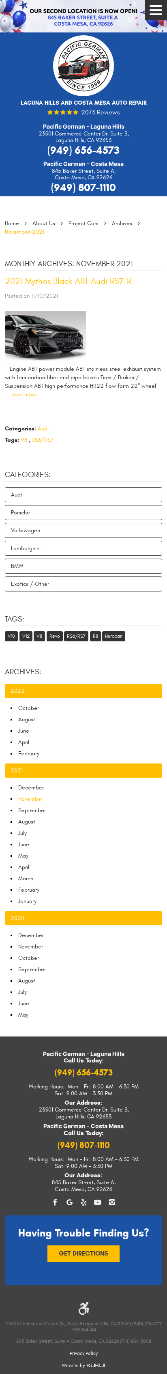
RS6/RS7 (43, 439)
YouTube (98, 1203)
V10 (11, 636)
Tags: (14, 619)
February (28, 753)
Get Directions (83, 1253)
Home (12, 223)
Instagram (112, 1203)
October (28, 708)
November (30, 946)
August (26, 719)
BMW (17, 566)
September (32, 810)
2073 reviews (100, 113)
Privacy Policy (84, 1353)
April (23, 742)
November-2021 (24, 231)
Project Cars (83, 223)
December (31, 787)
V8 (24, 439)
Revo (54, 636)
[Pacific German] (83, 68)
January (27, 901)
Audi (43, 428)
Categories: (28, 474)
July (22, 833)
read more (24, 394)
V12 (26, 636)
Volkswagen (25, 530)
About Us (43, 223)
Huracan (113, 636)
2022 (18, 691)
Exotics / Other (30, 584)
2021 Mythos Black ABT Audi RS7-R (68, 281)
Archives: (23, 671)
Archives (122, 223)
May (23, 855)
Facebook (55, 1203)
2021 (17, 770)
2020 (17, 918)
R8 (95, 636)
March (25, 878)
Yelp (84, 1203)
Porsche (20, 512)
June (23, 730)
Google (69, 1203)
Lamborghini (26, 548)
